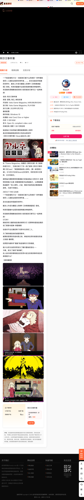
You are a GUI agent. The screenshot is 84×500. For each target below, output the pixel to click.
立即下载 (31, 423)
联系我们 (49, 473)
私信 (67, 97)
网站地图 (31, 477)
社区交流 (49, 477)
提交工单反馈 (72, 140)
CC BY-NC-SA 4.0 (9, 480)
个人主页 (78, 97)
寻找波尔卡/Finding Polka (58, 111)
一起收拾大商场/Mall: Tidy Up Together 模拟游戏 (64, 105)
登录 (33, 417)
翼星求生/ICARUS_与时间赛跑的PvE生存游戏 (64, 108)
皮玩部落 (35, 494)
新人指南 (31, 473)
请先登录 (78, 131)
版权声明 (31, 469)
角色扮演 (3, 62)
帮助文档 (49, 469)
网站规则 (31, 465)
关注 (56, 97)
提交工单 (49, 465)
